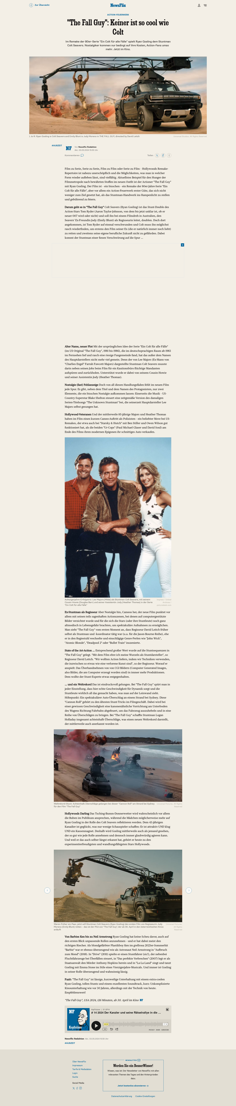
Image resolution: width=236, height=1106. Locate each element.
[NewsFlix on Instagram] (80, 1088)
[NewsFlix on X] (73, 1088)
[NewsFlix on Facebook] (77, 1088)
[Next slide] (189, 890)
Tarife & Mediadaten (81, 1069)
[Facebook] (163, 155)
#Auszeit (57, 145)
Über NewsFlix (79, 1061)
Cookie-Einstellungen (145, 1096)
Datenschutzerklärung (121, 1096)
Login (74, 1073)
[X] (157, 155)
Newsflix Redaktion (74, 1039)
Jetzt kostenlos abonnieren (132, 1086)
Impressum (77, 1065)
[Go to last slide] (47, 890)
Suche (75, 1077)
